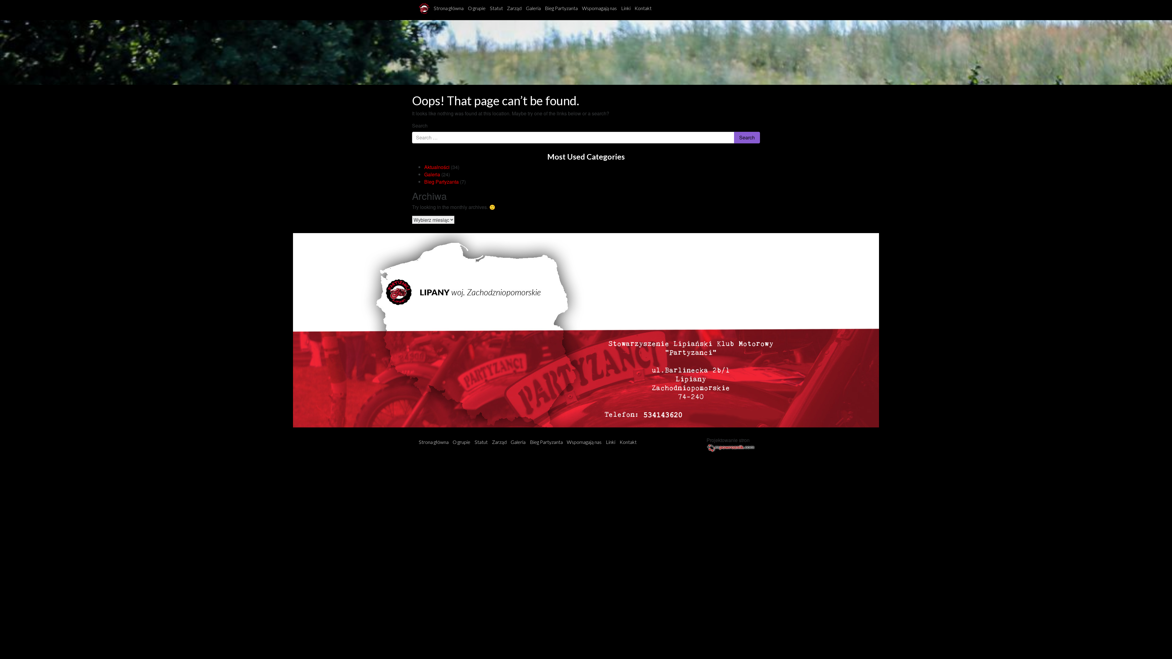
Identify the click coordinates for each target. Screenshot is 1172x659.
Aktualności (437, 167)
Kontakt (643, 8)
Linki (626, 8)
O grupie (477, 8)
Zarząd (514, 8)
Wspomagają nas (599, 8)
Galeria (533, 8)
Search (420, 125)
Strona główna (449, 8)
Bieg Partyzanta (561, 8)
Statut (496, 8)
